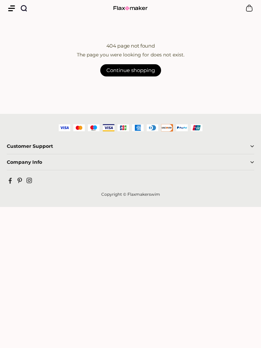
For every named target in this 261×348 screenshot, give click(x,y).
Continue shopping (130, 70)
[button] (11, 8)
